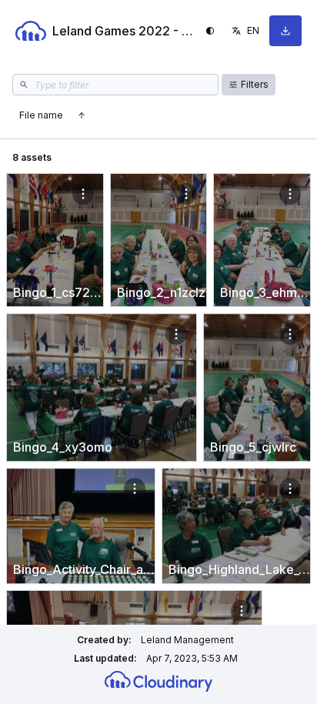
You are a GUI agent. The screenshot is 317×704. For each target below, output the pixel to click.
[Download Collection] (285, 30)
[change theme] (210, 31)
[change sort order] (81, 115)
